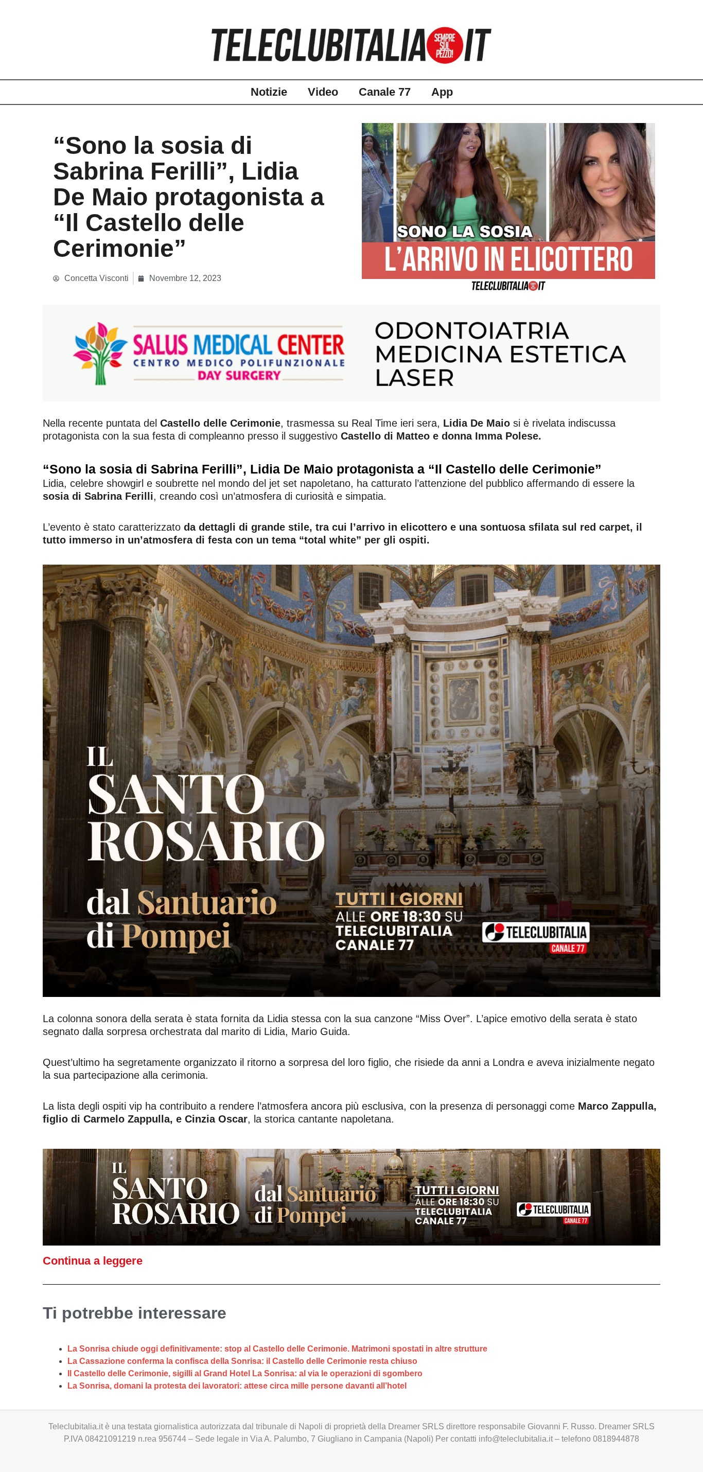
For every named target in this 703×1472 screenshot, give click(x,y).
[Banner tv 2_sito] (351, 1196)
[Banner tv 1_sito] (351, 779)
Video (323, 91)
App (442, 91)
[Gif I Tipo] (351, 352)
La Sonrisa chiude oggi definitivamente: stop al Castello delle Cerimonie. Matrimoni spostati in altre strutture (277, 1348)
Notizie (269, 91)
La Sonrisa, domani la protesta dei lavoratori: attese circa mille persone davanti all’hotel (237, 1385)
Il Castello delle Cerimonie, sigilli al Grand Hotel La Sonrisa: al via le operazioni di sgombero (245, 1373)
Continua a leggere (93, 1260)
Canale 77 (385, 91)
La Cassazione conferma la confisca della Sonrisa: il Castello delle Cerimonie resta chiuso (242, 1361)
